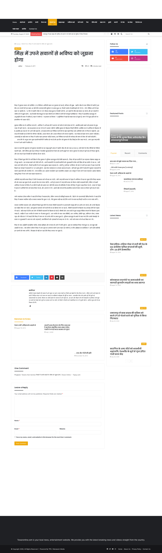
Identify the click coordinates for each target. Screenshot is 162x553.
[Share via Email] (57, 277)
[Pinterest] (51, 277)
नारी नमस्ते (80, 22)
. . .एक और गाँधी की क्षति (82, 353)
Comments (142, 153)
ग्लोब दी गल (52, 22)
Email (17, 429)
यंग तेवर (123, 22)
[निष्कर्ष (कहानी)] (116, 196)
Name (17, 420)
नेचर (87, 22)
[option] (129, 130)
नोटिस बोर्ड (94, 22)
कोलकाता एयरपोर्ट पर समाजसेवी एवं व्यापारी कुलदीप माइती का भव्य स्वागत (127, 281)
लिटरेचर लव (139, 22)
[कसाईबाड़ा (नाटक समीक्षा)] (116, 182)
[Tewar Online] (27, 9)
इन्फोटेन (30, 22)
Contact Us (33, 29)
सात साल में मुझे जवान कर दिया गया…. (123, 161)
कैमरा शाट (43, 22)
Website (62, 429)
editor (20, 66)
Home (15, 22)
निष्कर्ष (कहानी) (130, 189)
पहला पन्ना (102, 22)
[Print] (62, 277)
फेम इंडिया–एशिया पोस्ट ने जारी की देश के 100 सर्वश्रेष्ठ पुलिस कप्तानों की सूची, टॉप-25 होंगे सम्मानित (128, 247)
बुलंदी (109, 22)
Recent (127, 153)
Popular (114, 153)
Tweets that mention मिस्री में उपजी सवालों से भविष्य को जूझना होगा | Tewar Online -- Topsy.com (50, 375)
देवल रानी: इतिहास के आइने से (25, 325)
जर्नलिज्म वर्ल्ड (71, 22)
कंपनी (36, 22)
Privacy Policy (136, 549)
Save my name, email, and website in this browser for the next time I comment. (44, 437)
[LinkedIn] (46, 277)
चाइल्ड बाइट (62, 22)
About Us (127, 549)
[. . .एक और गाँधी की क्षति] (87, 337)
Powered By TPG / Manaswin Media (52, 549)
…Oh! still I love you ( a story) (121, 167)
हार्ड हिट (24, 29)
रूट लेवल (130, 22)
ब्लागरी (116, 22)
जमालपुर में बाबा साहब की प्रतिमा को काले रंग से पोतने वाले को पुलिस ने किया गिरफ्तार (128, 316)
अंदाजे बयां (22, 22)
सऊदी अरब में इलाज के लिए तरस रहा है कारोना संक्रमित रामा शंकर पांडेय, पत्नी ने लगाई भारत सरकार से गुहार (57, 327)
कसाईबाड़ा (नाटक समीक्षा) (133, 179)
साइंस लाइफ (16, 29)
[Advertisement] (105, 7)
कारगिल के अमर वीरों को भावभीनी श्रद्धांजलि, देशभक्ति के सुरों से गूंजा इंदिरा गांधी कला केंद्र (67, 34)
